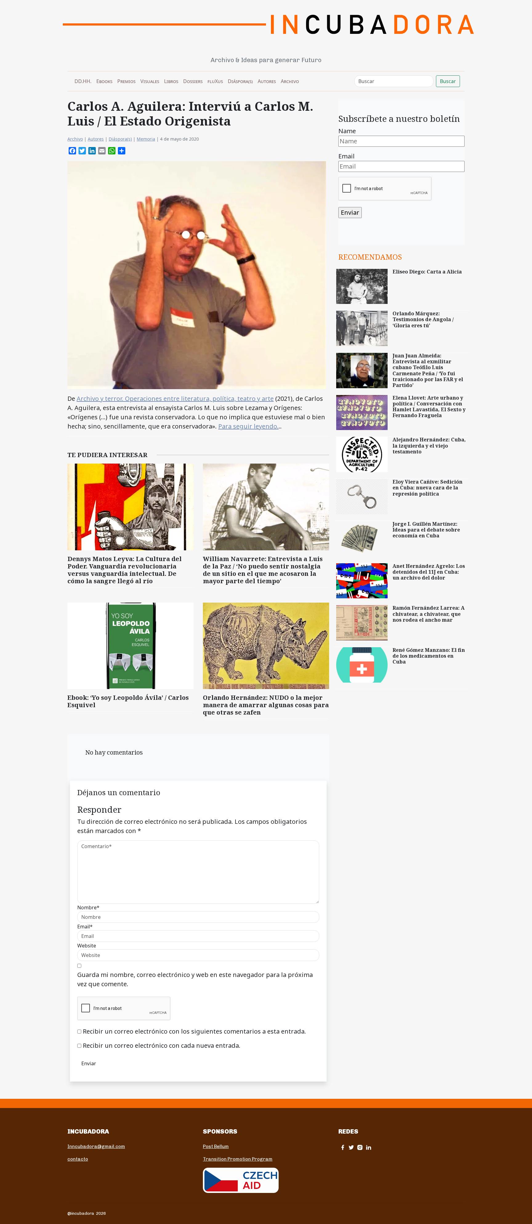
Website (86, 945)
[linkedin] (368, 1147)
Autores (267, 81)
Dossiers (193, 81)
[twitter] (351, 1147)
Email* (85, 926)
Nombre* (88, 907)
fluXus (215, 81)
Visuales (149, 81)
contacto (77, 1159)
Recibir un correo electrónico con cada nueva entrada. (161, 1045)
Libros (171, 81)
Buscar (448, 81)
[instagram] (360, 1147)
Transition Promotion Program (237, 1159)
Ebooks (104, 81)
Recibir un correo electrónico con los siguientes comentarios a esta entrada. (194, 1031)
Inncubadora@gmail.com (96, 1146)
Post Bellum (216, 1146)
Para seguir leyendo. (248, 426)
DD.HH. (83, 81)
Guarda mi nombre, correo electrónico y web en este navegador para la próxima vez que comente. (195, 979)
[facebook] (342, 1147)
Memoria (146, 139)
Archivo (290, 81)
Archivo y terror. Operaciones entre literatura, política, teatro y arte (175, 398)
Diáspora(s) (240, 81)
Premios (126, 81)
